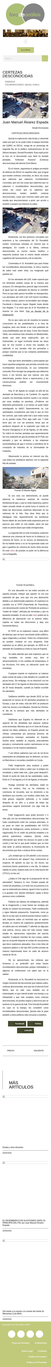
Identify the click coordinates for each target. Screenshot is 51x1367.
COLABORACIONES (14, 85)
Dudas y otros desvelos (13, 1147)
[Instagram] (30, 1334)
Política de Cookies (37, 1357)
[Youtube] (11, 1334)
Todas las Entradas (21, 1343)
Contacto (42, 1351)
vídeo (35, 615)
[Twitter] (39, 1334)
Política (36, 85)
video (12, 551)
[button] (25, 41)
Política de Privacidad (36, 1362)
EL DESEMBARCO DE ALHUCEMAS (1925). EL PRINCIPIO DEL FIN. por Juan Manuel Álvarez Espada (24, 1222)
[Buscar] (45, 58)
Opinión (28, 85)
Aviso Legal (27, 1351)
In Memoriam (41, 1343)
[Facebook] (21, 1334)
